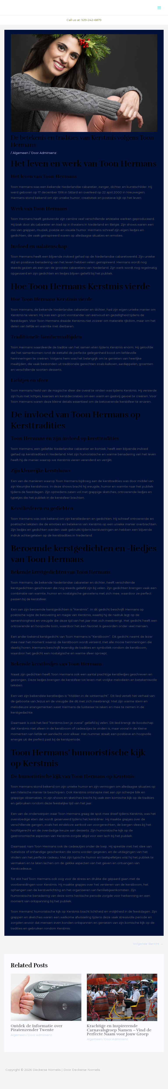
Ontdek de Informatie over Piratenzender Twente (36, 1027)
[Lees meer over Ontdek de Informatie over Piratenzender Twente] (46, 997)
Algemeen (20, 153)
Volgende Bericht (148, 943)
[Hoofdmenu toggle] (159, 7)
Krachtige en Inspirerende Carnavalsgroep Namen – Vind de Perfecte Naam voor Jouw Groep (119, 1029)
